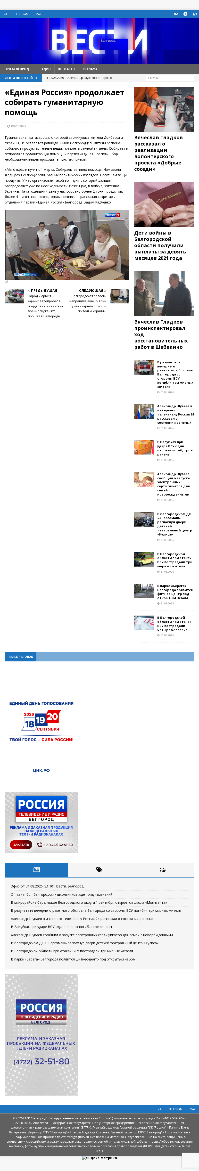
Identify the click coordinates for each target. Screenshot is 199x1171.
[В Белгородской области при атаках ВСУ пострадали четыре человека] (144, 623)
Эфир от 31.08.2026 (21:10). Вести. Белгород (47, 886)
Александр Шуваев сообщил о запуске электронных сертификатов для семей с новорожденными (173, 484)
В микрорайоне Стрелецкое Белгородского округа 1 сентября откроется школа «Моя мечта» (89, 902)
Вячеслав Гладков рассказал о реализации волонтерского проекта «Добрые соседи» (158, 153)
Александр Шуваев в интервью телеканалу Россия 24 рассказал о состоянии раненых (175, 414)
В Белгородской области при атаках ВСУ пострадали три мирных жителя (174, 560)
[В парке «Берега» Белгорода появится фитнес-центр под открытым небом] (144, 591)
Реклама (90, 69)
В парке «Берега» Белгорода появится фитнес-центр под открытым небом (175, 592)
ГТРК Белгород (16, 69)
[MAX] (195, 14)
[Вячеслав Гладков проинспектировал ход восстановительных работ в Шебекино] (164, 293)
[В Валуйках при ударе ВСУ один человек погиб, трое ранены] (144, 447)
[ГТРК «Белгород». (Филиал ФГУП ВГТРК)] (99, 61)
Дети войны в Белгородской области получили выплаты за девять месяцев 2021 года (160, 245)
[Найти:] (170, 77)
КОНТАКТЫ (66, 69)
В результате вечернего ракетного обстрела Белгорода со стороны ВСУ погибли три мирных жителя (175, 374)
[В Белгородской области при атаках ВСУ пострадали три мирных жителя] (144, 559)
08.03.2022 (18, 126)
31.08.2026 (167, 392)
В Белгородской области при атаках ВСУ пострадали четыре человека (174, 623)
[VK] (176, 14)
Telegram (21, 14)
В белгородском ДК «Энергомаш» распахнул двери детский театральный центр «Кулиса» (174, 524)
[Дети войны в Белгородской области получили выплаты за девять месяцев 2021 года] (164, 204)
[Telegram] (185, 14)
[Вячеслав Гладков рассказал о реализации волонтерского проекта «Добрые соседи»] (164, 109)
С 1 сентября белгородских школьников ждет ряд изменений (61, 894)
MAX (38, 14)
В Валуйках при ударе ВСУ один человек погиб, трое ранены (174, 448)
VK (5, 14)
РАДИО (45, 69)
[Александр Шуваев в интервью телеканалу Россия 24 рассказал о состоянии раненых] (144, 411)
